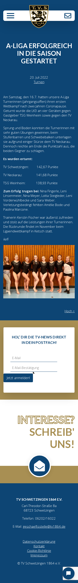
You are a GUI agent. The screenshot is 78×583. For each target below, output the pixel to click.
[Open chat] (68, 573)
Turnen (39, 82)
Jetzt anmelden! (18, 377)
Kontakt (67, 15)
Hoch (70, 311)
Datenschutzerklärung (39, 541)
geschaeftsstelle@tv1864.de (44, 526)
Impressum (39, 555)
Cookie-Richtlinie (39, 550)
